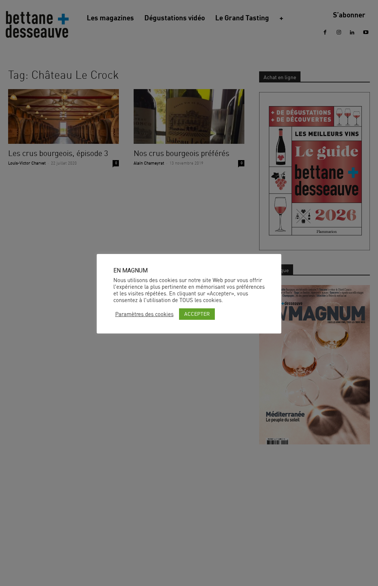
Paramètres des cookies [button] (144, 314)
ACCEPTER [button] (197, 314)
